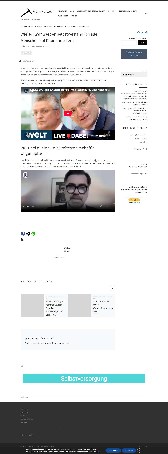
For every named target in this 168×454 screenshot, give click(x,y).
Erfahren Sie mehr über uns (134, 54)
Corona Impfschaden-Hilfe (137, 135)
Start (22, 26)
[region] (84, 383)
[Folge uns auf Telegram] (146, 32)
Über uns (23, 416)
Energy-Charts (127, 108)
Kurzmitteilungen (31, 26)
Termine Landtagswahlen (139, 174)
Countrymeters (127, 102)
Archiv (144, 71)
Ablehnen (129, 450)
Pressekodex (141, 142)
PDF (26, 240)
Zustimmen (113, 450)
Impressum (24, 409)
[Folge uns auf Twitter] (142, 32)
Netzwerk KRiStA (140, 138)
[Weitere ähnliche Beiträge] (112, 288)
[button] (23, 234)
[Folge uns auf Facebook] (138, 32)
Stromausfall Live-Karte (129, 117)
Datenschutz (25, 412)
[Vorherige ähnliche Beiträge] (106, 288)
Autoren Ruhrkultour (27, 419)
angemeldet (36, 343)
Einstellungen (37, 451)
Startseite (24, 422)
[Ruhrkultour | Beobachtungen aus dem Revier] (26, 11)
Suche (143, 42)
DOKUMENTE (140, 148)
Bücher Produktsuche (138, 39)
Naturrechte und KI (27, 435)
